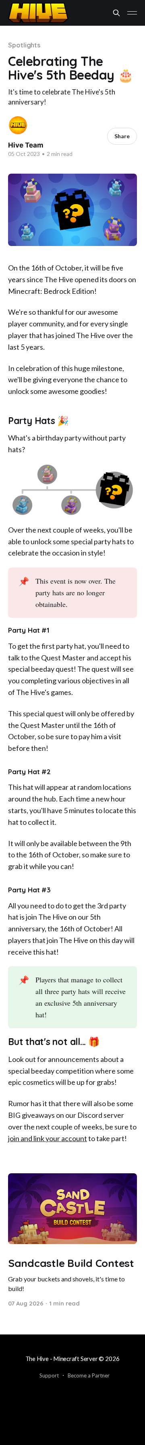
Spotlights (24, 45)
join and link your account (47, 1138)
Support (49, 1375)
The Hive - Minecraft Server (61, 1358)
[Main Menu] (132, 13)
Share (122, 136)
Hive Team (26, 145)
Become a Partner (89, 1375)
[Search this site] (116, 12)
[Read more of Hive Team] (18, 125)
